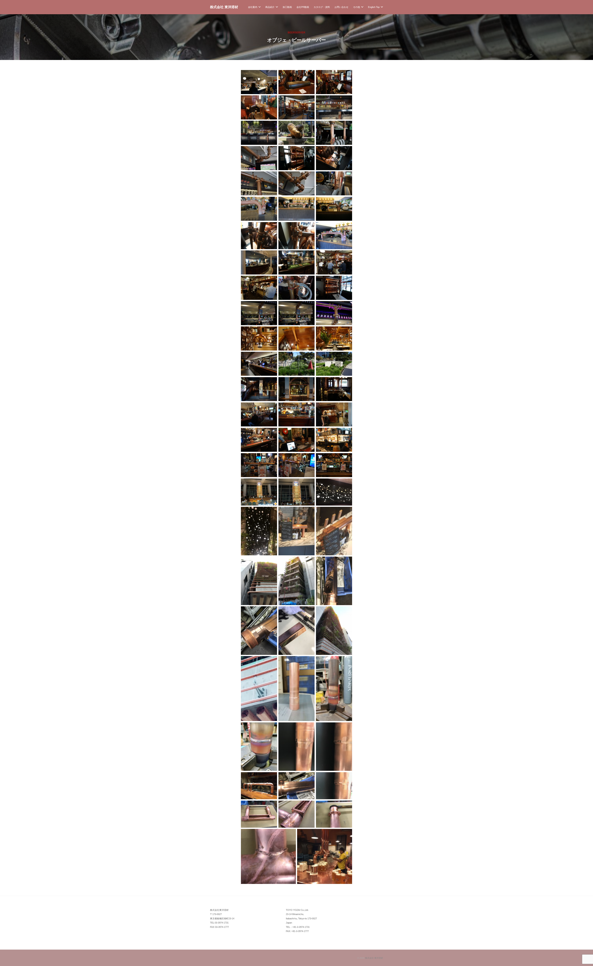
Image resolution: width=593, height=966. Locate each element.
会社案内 (252, 7)
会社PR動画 (302, 7)
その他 (356, 7)
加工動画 (287, 7)
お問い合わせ (341, 7)
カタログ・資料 (322, 7)
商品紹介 (270, 7)
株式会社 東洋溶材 (224, 7)
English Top (374, 7)
